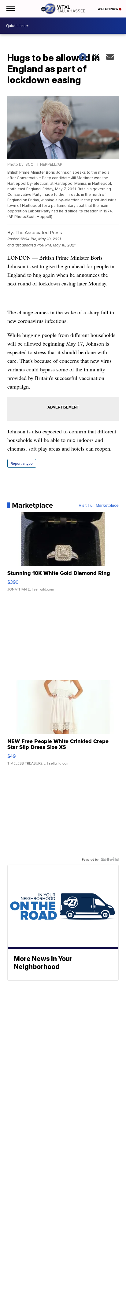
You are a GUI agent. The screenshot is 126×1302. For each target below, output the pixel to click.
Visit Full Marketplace (99, 505)
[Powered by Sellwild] (110, 859)
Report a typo (22, 463)
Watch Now (108, 9)
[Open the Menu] (10, 9)
